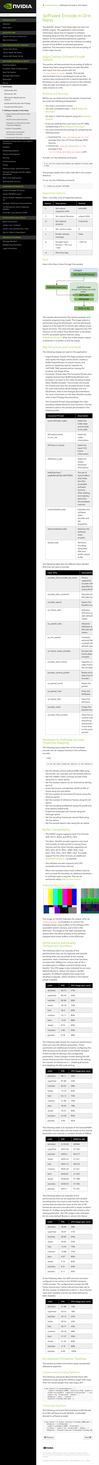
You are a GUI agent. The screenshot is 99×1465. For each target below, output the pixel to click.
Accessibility (59, 1455)
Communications (9, 161)
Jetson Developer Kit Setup (14, 190)
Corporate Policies (70, 1455)
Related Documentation (12, 245)
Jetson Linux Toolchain (12, 225)
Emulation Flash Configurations (15, 69)
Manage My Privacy (59, 1453)
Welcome (6, 24)
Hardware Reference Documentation (17, 203)
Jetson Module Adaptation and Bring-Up (17, 199)
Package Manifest (10, 241)
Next (87, 1437)
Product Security (83, 1455)
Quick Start (7, 27)
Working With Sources (11, 181)
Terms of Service (48, 1455)
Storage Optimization (11, 76)
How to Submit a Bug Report (14, 232)
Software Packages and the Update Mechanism (17, 173)
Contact (45, 1456)
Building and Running (73, 126)
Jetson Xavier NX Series (12, 52)
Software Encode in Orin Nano (16, 110)
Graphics (6, 147)
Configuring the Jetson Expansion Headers (16, 208)
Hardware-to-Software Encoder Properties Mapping (18, 124)
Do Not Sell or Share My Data (77, 1453)
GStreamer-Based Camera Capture (14, 98)
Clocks (5, 165)
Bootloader (7, 79)
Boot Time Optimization (12, 178)
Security (6, 158)
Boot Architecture (10, 40)
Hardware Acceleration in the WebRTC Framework (18, 142)
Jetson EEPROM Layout (12, 194)
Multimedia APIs (10, 90)
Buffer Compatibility (13, 129)
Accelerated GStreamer (13, 107)
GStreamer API (10, 94)
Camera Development (11, 154)
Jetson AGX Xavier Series (13, 56)
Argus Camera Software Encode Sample (18, 115)
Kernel (5, 83)
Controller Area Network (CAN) (15, 213)
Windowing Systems (11, 151)
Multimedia (7, 87)
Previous (50, 1437)
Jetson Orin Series (10, 49)
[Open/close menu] (1, 87)
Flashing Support (9, 65)
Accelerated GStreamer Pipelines (18, 138)
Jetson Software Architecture (15, 36)
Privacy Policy (47, 1453)
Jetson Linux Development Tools (15, 229)
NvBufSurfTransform (55, 858)
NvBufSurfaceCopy (51, 337)
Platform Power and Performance (16, 168)
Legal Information (10, 248)
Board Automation (10, 221)
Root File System (9, 72)
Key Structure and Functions (17, 119)
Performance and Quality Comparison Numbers (15, 133)
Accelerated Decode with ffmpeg (17, 103)
